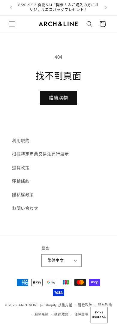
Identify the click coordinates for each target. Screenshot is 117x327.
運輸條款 (20, 181)
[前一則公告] (11, 7)
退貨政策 (20, 167)
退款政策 (85, 305)
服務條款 (41, 314)
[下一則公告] (105, 7)
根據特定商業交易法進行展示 (40, 154)
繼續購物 (58, 97)
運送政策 (61, 314)
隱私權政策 (23, 194)
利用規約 (20, 140)
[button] (12, 24)
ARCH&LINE (29, 305)
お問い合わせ (25, 208)
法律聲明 (81, 314)
